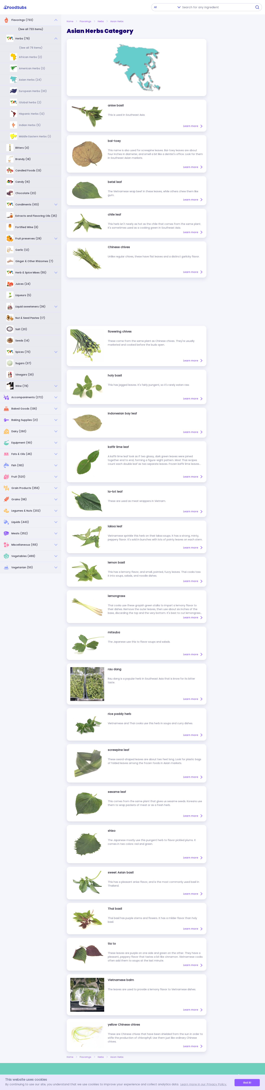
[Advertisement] (136, 301)
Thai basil (115, 909)
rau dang (114, 669)
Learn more (190, 126)
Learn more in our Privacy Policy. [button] (203, 1084)
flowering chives (120, 331)
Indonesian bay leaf (122, 413)
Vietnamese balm (121, 980)
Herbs (101, 21)
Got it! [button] (247, 1082)
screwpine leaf (118, 750)
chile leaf (114, 214)
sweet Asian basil (121, 872)
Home (70, 21)
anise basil (116, 105)
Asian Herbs (116, 21)
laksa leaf (115, 526)
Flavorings (85, 21)
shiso (112, 831)
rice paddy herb (119, 714)
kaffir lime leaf (118, 447)
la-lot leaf (115, 491)
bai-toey (114, 141)
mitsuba (114, 632)
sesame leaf (117, 792)
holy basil (115, 375)
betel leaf (115, 182)
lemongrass (116, 596)
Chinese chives (119, 247)
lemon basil (116, 562)
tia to (112, 943)
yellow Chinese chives (124, 1024)
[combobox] (216, 7)
